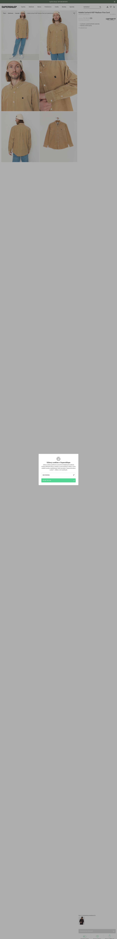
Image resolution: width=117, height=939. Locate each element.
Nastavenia (46, 475)
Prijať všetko (47, 480)
